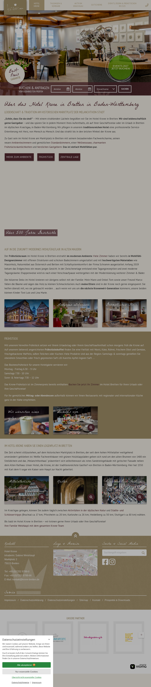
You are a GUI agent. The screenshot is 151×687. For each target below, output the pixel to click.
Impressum (36, 682)
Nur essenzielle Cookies (26, 671)
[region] (26, 651)
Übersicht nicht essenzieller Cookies (26, 677)
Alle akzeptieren (24, 665)
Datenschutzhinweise (20, 682)
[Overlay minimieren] (49, 639)
